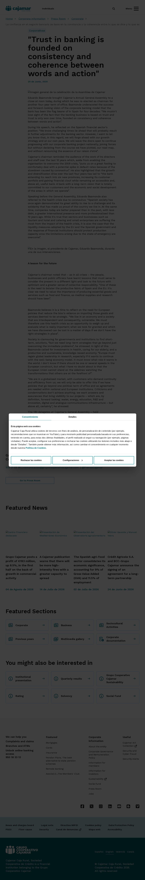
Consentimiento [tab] (30, 417)
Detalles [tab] (73, 417)
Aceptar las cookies (114, 460)
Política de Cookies (36, 448)
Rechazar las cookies (31, 460)
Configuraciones (71, 460)
